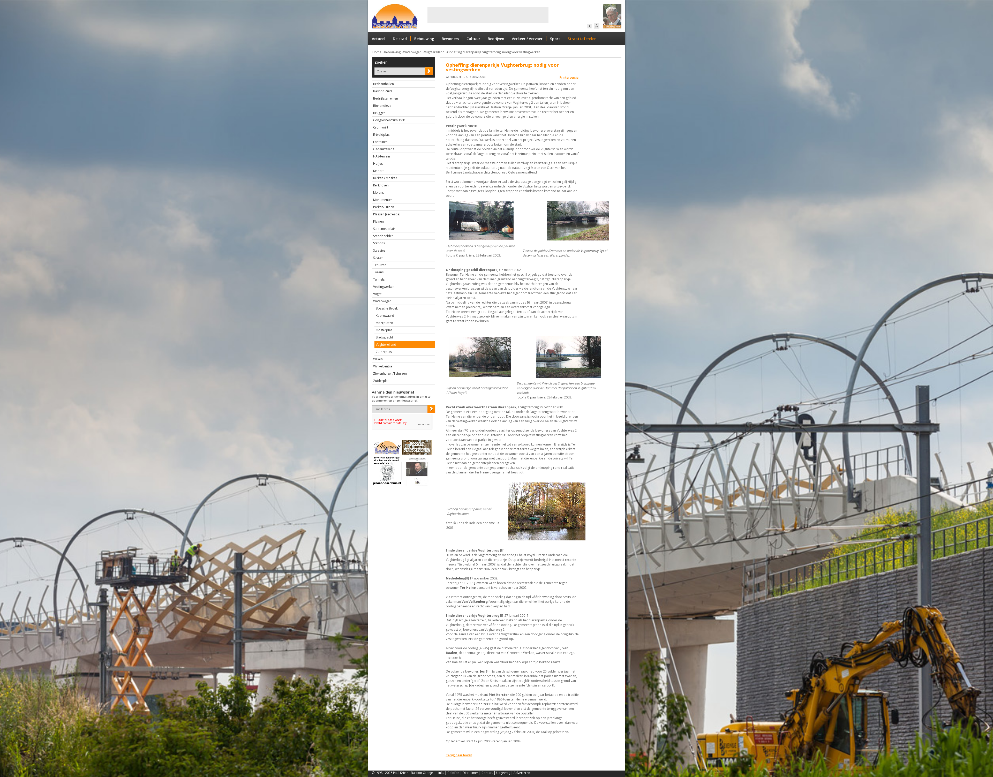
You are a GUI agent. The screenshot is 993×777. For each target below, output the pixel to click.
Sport (555, 38)
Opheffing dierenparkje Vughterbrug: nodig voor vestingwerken (493, 52)
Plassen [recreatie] (386, 214)
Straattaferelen (582, 38)
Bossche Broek (387, 308)
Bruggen (379, 113)
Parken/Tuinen (383, 207)
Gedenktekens (383, 149)
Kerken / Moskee (385, 178)
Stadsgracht (384, 337)
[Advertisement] (487, 15)
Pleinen (378, 221)
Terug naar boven (459, 755)
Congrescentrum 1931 (389, 120)
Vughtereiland (434, 52)
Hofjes (378, 163)
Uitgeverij (503, 773)
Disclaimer (470, 773)
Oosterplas (384, 330)
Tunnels (379, 279)
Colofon (453, 773)
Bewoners (450, 38)
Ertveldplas (381, 134)
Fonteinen (380, 142)
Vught (377, 294)
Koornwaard (385, 315)
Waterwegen (412, 52)
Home (376, 52)
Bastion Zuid (382, 91)
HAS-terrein (381, 156)
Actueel (378, 38)
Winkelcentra (382, 366)
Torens (378, 272)
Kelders (378, 171)
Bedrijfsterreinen (385, 98)
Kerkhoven (381, 185)
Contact (487, 773)
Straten (378, 257)
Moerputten (384, 323)
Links (440, 773)
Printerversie (569, 77)
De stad (400, 38)
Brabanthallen (383, 84)
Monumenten (383, 200)
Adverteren (522, 773)
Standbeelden (383, 236)
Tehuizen (379, 265)
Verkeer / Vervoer (527, 38)
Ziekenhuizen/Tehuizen (390, 373)
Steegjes (379, 250)
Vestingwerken (383, 286)
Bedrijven (496, 38)
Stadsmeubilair (384, 229)
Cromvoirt (380, 127)
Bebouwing (424, 38)
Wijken (378, 359)
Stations (379, 243)
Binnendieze (382, 105)
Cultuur (473, 38)
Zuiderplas (384, 352)
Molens (378, 192)
